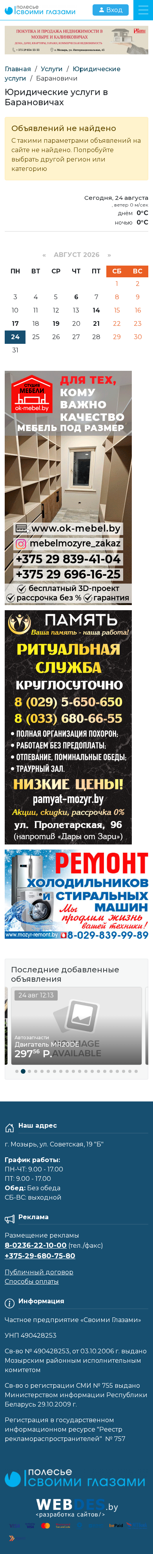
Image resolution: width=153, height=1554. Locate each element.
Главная (18, 69)
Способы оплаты (32, 1281)
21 (96, 323)
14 (96, 310)
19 (56, 323)
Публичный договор (39, 1272)
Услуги (52, 69)
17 (15, 323)
